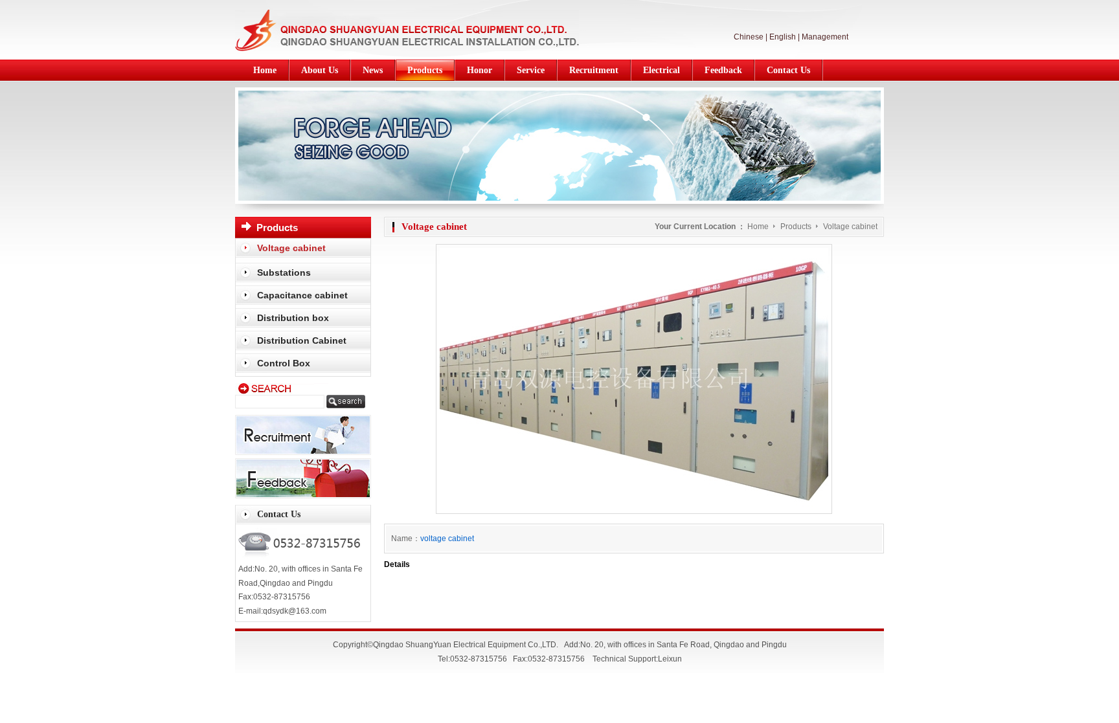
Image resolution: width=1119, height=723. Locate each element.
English (782, 36)
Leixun (670, 658)
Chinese (748, 36)
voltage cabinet (447, 538)
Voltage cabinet (850, 226)
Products (796, 226)
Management (825, 36)
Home (758, 226)
